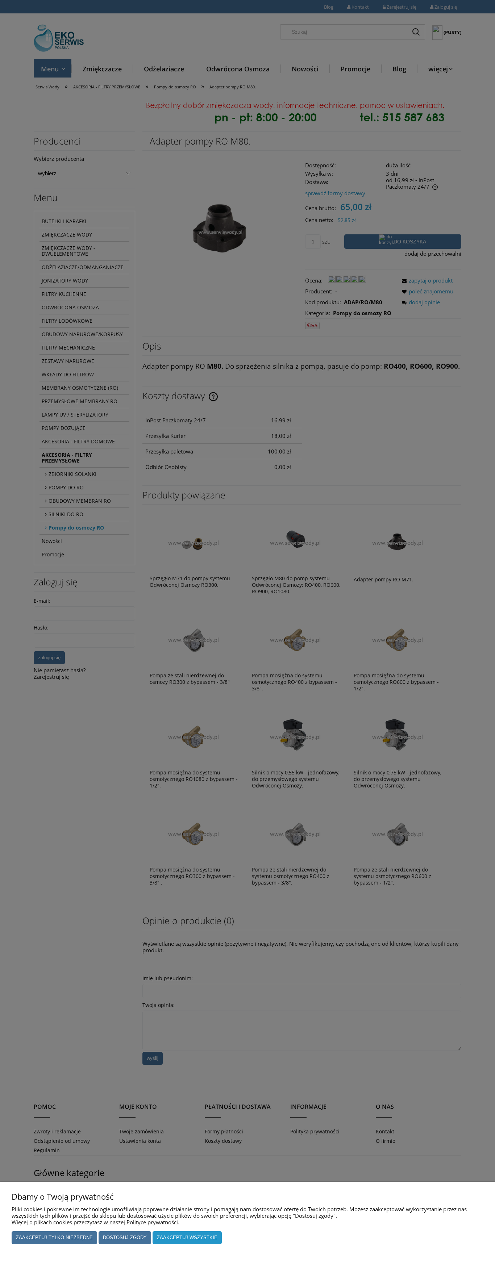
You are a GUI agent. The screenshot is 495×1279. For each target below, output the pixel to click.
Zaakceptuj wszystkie (187, 1237)
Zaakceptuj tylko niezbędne (54, 1237)
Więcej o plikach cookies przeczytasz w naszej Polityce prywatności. (95, 1222)
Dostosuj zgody (125, 1237)
